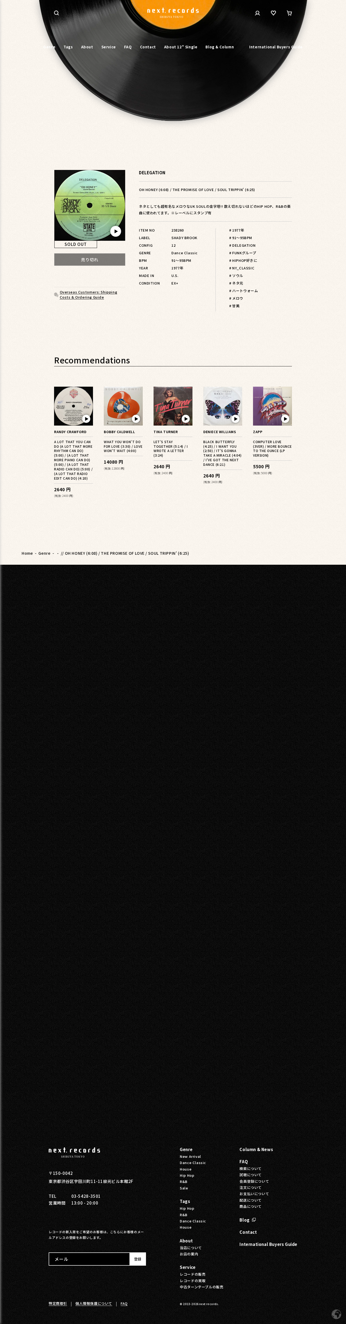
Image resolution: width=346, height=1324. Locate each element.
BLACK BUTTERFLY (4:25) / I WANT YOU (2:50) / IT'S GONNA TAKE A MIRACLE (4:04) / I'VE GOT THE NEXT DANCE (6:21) (222, 453)
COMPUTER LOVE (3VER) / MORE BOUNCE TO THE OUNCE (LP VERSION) (272, 448)
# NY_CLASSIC (241, 268)
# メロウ (236, 298)
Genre (44, 553)
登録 (137, 1259)
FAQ (243, 1161)
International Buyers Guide (268, 1244)
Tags (185, 1201)
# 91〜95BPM (240, 237)
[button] (56, 13)
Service (187, 1267)
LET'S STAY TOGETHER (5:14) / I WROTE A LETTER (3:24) (171, 448)
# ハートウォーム (243, 290)
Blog (244, 1220)
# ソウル (236, 275)
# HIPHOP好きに (243, 260)
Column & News (256, 1149)
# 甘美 (234, 305)
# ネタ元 (236, 283)
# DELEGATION (242, 245)
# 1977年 (236, 230)
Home (27, 553)
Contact (248, 1232)
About (186, 1241)
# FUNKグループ (242, 253)
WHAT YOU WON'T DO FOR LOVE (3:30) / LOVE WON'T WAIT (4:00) (123, 446)
